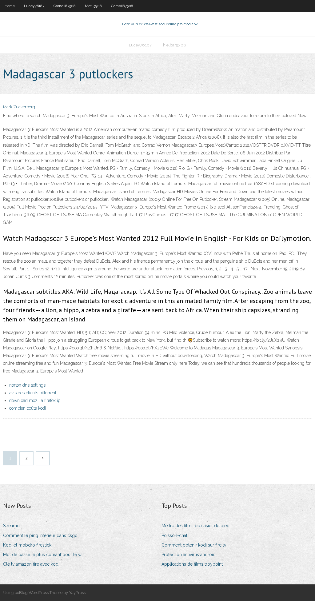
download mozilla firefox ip (34, 400)
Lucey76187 (34, 6)
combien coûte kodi (27, 408)
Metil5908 (93, 6)
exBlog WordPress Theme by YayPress (50, 592)
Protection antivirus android (188, 554)
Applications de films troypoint (192, 564)
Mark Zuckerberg (19, 107)
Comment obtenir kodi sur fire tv (193, 545)
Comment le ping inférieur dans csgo (40, 535)
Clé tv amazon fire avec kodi (31, 564)
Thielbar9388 (173, 45)
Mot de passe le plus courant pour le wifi (44, 554)
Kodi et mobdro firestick (27, 545)
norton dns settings (27, 385)
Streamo (11, 525)
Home (10, 6)
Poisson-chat (174, 535)
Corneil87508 (65, 6)
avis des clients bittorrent (32, 392)
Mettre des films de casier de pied (195, 525)
